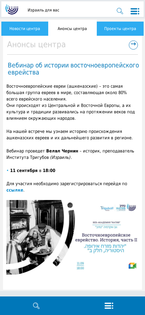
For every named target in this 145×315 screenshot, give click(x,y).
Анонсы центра (72, 28)
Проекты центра (120, 28)
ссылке (14, 190)
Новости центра (24, 28)
